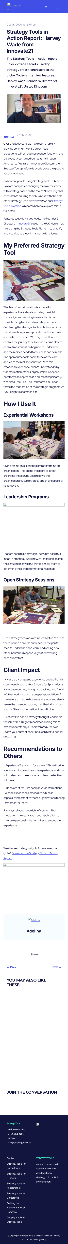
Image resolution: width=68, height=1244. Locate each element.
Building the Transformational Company (16, 1207)
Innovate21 (23, 223)
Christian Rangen (24, 1010)
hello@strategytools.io (19, 1142)
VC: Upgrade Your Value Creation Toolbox (33, 1034)
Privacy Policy (40, 1239)
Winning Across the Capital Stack (28, 1064)
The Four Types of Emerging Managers (31, 1004)
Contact (11, 1158)
